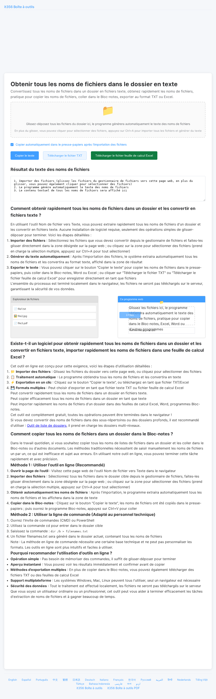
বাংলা (129, 683)
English (12, 679)
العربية (159, 679)
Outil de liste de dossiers (46, 425)
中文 (55, 679)
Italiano (104, 679)
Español (26, 679)
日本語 (76, 679)
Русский (146, 679)
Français (118, 679)
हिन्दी (170, 679)
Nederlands (184, 679)
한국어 (132, 679)
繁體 (65, 679)
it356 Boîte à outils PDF (123, 688)
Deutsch (90, 679)
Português (42, 679)
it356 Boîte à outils (19, 7)
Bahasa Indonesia (99, 683)
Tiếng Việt (202, 679)
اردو (138, 683)
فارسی (118, 683)
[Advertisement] (108, 41)
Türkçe (80, 683)
